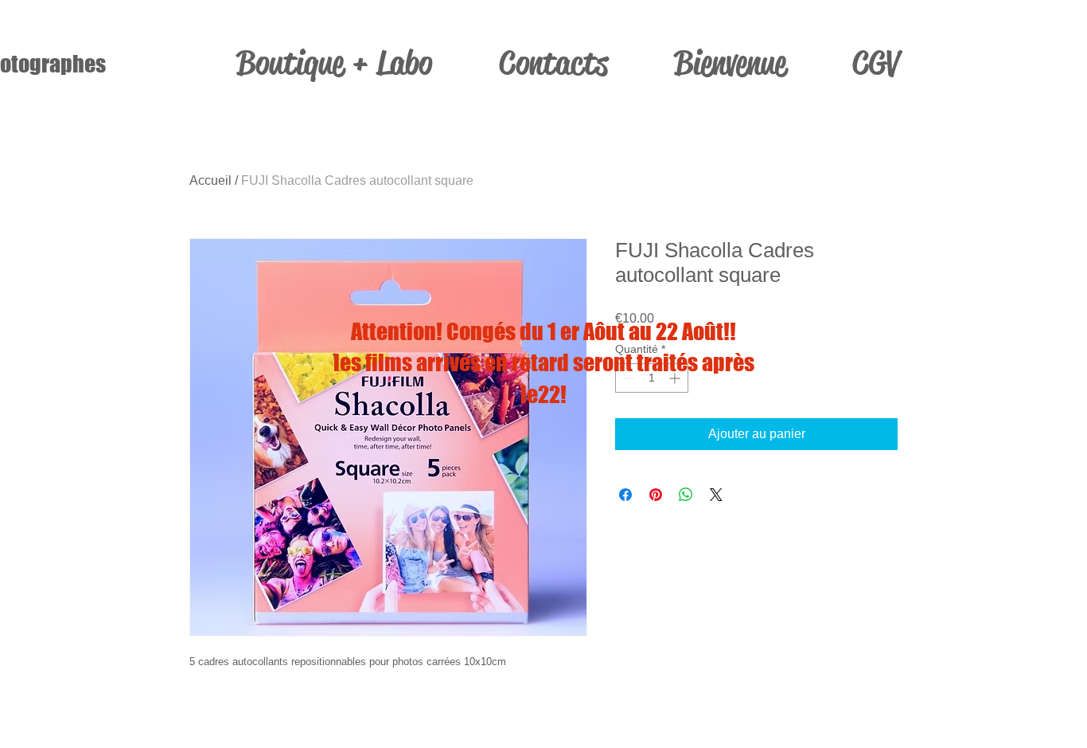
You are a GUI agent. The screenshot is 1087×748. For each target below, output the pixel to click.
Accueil (210, 180)
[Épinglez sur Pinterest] (655, 494)
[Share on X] (716, 494)
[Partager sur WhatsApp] (685, 494)
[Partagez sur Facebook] (625, 494)
